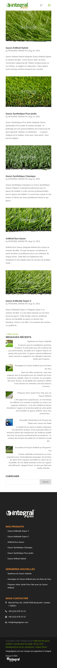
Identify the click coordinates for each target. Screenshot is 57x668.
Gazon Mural (41, 647)
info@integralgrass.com (18, 622)
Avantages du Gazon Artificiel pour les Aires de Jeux (29, 579)
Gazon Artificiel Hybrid (17, 48)
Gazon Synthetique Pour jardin (21, 114)
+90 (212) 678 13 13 (17, 611)
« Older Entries (12, 334)
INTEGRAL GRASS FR (17, 51)
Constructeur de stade (23, 644)
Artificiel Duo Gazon (16, 238)
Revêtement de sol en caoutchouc (20, 647)
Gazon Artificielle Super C (18, 301)
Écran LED (38, 644)
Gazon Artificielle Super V (18, 531)
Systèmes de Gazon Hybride (39, 341)
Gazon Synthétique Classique (21, 176)
